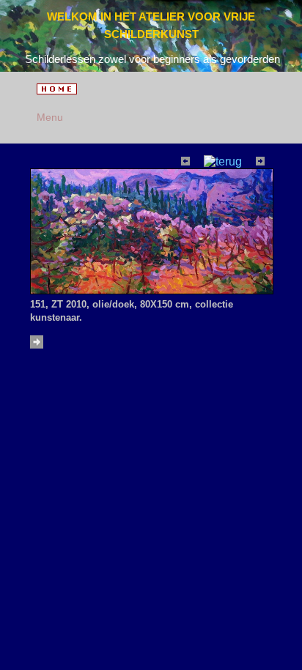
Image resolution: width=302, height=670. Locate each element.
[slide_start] (38, 344)
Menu (47, 117)
